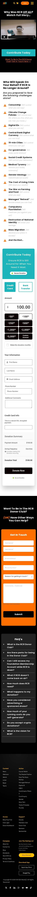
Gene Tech (22, 802)
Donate (21, 820)
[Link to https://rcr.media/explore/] (14, 3)
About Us (6, 844)
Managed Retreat (24, 782)
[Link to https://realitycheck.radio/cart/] (17, 3)
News (4, 771)
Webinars (6, 774)
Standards (6, 853)
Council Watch (23, 771)
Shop (4, 850)
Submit (18, 614)
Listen (4, 780)
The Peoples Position (25, 774)
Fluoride (21, 808)
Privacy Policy (7, 858)
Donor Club (22, 825)
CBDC (21, 788)
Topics (5, 786)
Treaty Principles (24, 805)
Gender (21, 799)
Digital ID (22, 785)
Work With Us (7, 856)
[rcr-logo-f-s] (5, 3)
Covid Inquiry (23, 796)
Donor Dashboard (8, 825)
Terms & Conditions (9, 861)
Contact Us (6, 847)
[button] (18, 646)
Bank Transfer (25, 287)
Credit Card (10, 287)
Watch (5, 777)
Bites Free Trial (7, 820)
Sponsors (21, 828)
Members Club (23, 822)
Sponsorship (22, 831)
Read (4, 783)
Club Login (6, 822)
